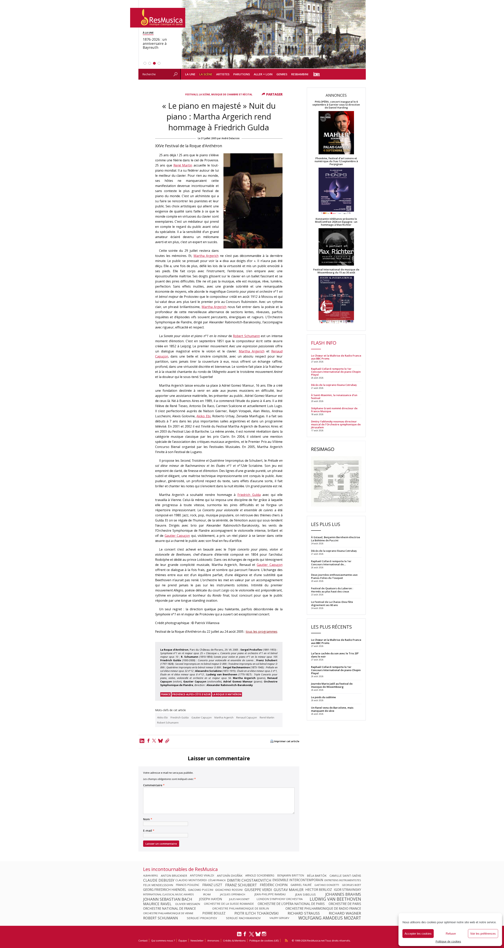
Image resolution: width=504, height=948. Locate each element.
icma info (316, 74)
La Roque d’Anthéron (226, 694)
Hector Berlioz (318, 889)
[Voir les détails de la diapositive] (273, 34)
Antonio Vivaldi (202, 875)
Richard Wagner (345, 913)
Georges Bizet (351, 884)
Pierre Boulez (213, 913)
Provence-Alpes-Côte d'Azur (191, 694)
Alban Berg (150, 875)
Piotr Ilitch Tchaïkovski (256, 913)
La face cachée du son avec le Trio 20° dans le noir (335, 655)
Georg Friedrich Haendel (164, 889)
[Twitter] (154, 741)
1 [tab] (145, 63)
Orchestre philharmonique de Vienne (168, 913)
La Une (190, 74)
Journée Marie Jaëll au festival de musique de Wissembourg (332, 685)
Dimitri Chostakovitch (249, 880)
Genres (281, 74)
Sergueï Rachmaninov (243, 917)
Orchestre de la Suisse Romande (229, 903)
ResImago (322, 449)
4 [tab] (159, 63)
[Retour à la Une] (157, 18)
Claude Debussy (158, 880)
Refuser (451, 933)
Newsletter (197, 940)
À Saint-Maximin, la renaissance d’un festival (334, 397)
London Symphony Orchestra (280, 899)
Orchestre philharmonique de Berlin (240, 908)
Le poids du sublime (323, 697)
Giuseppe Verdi (258, 889)
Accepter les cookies (418, 933)
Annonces (213, 940)
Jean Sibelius (305, 894)
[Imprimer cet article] (271, 741)
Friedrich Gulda (249, 495)
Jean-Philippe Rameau (270, 894)
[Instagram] (264, 934)
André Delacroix (230, 138)
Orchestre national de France (169, 908)
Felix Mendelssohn (158, 884)
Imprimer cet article (286, 741)
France (165, 694)
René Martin (182, 165)
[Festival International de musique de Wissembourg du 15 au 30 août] (336, 300)
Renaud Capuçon (246, 717)
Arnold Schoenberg (259, 875)
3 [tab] (154, 63)
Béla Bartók (317, 875)
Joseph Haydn (210, 899)
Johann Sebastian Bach (167, 899)
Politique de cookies (448, 941)
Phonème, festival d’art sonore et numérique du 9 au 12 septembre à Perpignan (336, 161)
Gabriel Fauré (301, 884)
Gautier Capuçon (177, 535)
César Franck (217, 880)
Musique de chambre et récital (231, 94)
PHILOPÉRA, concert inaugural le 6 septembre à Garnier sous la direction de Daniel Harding (336, 104)
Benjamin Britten (290, 875)
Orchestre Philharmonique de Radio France (323, 908)
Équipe (183, 940)
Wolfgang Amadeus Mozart (329, 917)
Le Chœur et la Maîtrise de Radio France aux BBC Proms (336, 357)
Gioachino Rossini (229, 889)
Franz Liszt (212, 884)
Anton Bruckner (174, 875)
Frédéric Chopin (274, 884)
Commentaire (154, 785)
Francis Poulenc (187, 884)
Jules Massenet (239, 899)
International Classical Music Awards (168, 894)
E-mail (148, 830)
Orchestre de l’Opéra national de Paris (291, 903)
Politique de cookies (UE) (264, 940)
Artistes (222, 74)
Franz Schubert (241, 884)
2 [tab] (149, 63)
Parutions (241, 74)
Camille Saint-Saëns (345, 875)
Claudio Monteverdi (191, 880)
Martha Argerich (206, 256)
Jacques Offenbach (232, 894)
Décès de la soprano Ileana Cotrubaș (334, 384)
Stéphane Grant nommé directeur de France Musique (334, 410)
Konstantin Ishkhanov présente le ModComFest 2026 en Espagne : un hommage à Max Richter (336, 221)
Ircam (207, 894)
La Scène (205, 74)
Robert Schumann (246, 336)
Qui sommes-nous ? (163, 940)
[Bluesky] (258, 934)
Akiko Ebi (203, 416)
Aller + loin (263, 74)
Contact (142, 940)
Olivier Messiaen (187, 903)
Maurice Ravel (157, 903)
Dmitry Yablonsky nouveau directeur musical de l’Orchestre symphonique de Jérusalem (336, 424)
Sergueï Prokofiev (202, 917)
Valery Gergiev (279, 917)
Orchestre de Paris (345, 903)
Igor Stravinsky (347, 889)
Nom (147, 819)
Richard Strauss (304, 913)
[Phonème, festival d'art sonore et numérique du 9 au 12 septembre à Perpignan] (336, 191)
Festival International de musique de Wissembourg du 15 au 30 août (336, 271)
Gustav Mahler (288, 889)
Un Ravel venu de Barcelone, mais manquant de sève (332, 709)
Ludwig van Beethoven (335, 899)
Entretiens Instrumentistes (342, 880)
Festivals (191, 94)
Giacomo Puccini (200, 889)
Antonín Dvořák (229, 875)
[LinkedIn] (239, 935)
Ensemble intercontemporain (297, 880)
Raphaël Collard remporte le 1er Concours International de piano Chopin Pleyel (336, 371)
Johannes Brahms (343, 894)
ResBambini (299, 74)
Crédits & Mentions (234, 940)
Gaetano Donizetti (326, 884)
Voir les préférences (483, 933)
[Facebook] (148, 741)
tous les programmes (261, 631)
